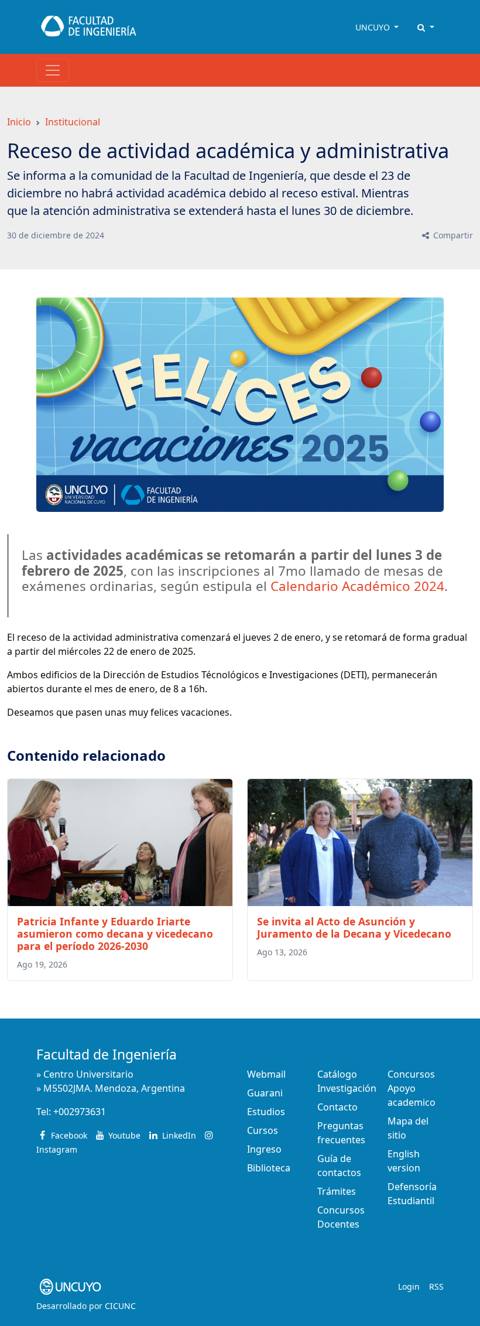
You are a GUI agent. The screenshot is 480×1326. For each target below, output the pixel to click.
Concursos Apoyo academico (412, 1088)
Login (409, 1286)
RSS (436, 1286)
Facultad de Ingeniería (106, 1054)
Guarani (265, 1092)
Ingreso (264, 1149)
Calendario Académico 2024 (357, 586)
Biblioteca (268, 1167)
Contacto (337, 1107)
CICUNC (120, 1305)
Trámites (336, 1191)
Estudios (266, 1111)
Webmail (266, 1074)
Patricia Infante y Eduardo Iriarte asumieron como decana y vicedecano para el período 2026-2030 (115, 933)
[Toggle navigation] (52, 70)
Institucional (72, 121)
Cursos (262, 1130)
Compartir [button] (452, 235)
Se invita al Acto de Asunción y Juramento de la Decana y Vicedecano (354, 927)
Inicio (19, 121)
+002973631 (79, 1111)
